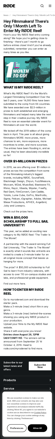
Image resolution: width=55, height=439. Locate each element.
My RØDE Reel (25, 34)
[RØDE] (9, 5)
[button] (50, 5)
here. (30, 211)
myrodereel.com (19, 299)
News (6, 15)
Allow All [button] (37, 428)
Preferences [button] (16, 428)
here (22, 283)
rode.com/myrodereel (16, 348)
